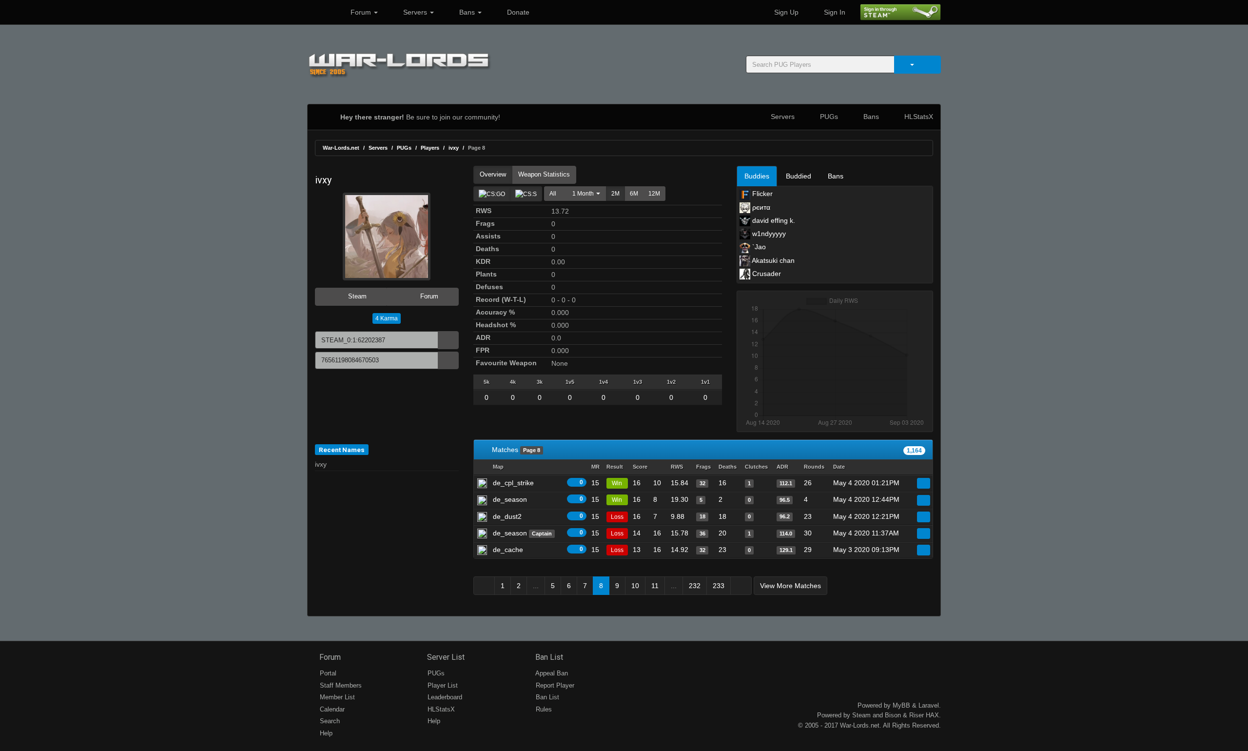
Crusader (765, 273)
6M (634, 193)
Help (325, 733)
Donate (517, 12)
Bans (467, 12)
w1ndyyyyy (768, 233)
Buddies (756, 176)
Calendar (331, 709)
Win (617, 483)
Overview (493, 174)
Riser (916, 715)
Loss (617, 517)
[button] (584, 193)
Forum (361, 12)
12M (654, 193)
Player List (442, 685)
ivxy (453, 148)
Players (430, 148)
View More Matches (790, 586)
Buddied (798, 176)
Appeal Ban (551, 673)
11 (655, 586)
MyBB (901, 705)
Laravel (928, 705)
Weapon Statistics (544, 174)
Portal (327, 673)
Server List (445, 657)
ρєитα (760, 207)
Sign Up (785, 12)
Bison (893, 715)
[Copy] (448, 340)
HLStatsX (917, 116)
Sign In (833, 12)
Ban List (548, 657)
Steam (356, 296)
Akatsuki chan (772, 260)
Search (329, 721)
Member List (336, 697)
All (552, 193)
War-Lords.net (341, 148)
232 (695, 586)
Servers (415, 12)
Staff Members (340, 685)
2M (615, 193)
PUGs (828, 116)
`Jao (758, 247)
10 (635, 586)
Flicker (761, 194)
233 (718, 586)
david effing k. (772, 220)
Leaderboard (444, 697)
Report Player (554, 685)
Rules (543, 709)
